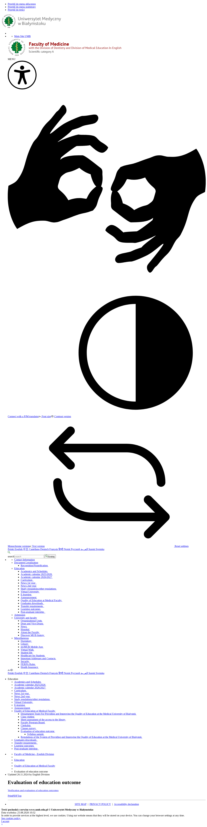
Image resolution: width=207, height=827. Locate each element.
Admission (19, 615)
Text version (38, 546)
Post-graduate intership (33, 612)
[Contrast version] (11, 670)
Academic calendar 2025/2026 (37, 574)
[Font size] (9, 670)
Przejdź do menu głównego (22, 4)
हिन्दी (61, 549)
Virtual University (30, 591)
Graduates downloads (32, 603)
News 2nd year (29, 585)
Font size (46, 416)
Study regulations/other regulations (39, 588)
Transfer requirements (32, 606)
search (11, 556)
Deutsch (44, 549)
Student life (27, 652)
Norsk (67, 549)
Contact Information (24, 559)
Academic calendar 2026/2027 (37, 577)
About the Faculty (30, 632)
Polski (11, 549)
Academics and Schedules (34, 571)
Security (25, 661)
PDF (15, 795)
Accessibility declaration (126, 804)
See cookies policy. (11, 818)
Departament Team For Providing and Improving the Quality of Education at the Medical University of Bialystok (78, 713)
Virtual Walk (27, 649)
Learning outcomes (31, 609)
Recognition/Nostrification (34, 565)
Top (19, 795)
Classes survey (28, 728)
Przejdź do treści (16, 9)
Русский (76, 549)
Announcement (29, 597)
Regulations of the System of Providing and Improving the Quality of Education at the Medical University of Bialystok (81, 737)
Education (19, 568)
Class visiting (28, 716)
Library (25, 644)
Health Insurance (30, 667)
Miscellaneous (21, 638)
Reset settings (181, 546)
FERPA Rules (28, 664)
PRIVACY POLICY (100, 804)
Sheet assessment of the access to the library (43, 719)
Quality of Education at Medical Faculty (41, 600)
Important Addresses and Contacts (38, 658)
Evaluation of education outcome (38, 731)
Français (54, 549)
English (19, 549)
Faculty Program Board (33, 722)
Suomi (92, 549)
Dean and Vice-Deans (32, 623)
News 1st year (29, 583)
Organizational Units (32, 620)
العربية (84, 549)
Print (10, 795)
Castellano (34, 549)
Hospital (25, 629)
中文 (26, 549)
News (24, 626)
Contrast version (62, 416)
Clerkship (26, 725)
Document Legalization (26, 562)
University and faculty (25, 617)
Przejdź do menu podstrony (22, 6)
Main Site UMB (22, 36)
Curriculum (27, 580)
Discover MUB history (33, 635)
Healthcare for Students (33, 655)
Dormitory (26, 641)
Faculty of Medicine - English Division (34, 754)
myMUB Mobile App (32, 646)
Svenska (100, 549)
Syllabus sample (35, 734)
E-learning (26, 594)
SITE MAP (81, 804)
